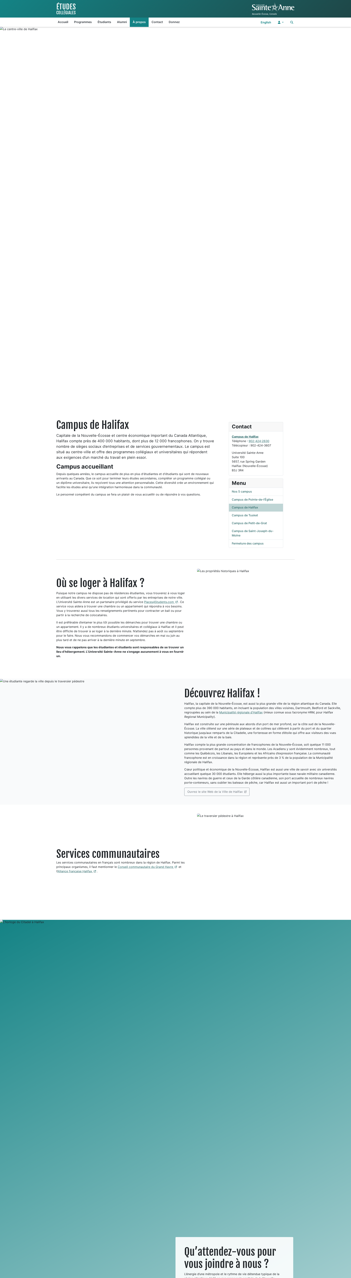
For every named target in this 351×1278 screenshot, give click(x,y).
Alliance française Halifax (77, 871)
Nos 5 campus (242, 491)
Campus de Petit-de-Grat (249, 523)
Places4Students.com (161, 602)
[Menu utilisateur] (280, 22)
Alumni (122, 22)
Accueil (63, 22)
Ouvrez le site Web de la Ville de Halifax (215, 791)
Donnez (174, 22)
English (266, 22)
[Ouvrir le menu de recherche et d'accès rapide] (291, 22)
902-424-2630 (259, 441)
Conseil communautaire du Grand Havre (148, 867)
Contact (157, 22)
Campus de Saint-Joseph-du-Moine (252, 533)
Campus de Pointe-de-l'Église (252, 499)
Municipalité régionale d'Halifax (241, 712)
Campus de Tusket (245, 515)
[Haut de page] (344, 1271)
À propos (139, 22)
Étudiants (104, 22)
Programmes (83, 22)
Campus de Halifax (245, 436)
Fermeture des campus (248, 543)
